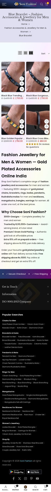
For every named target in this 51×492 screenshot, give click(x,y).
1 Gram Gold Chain (35, 324)
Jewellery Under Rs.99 (11, 443)
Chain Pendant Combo (12, 363)
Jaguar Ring (10, 386)
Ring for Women (9, 430)
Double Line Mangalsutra (15, 398)
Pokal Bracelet (24, 336)
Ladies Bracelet (8, 427)
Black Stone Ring (40, 382)
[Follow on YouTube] (37, 479)
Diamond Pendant (26, 356)
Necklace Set (27, 411)
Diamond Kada (25, 343)
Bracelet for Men (9, 336)
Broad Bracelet (8, 340)
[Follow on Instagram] (25, 479)
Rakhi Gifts (26, 450)
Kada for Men (42, 340)
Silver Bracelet (8, 446)
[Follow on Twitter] (19, 479)
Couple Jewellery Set (11, 450)
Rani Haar (28, 414)
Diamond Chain (36, 328)
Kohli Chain (22, 328)
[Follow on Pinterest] (31, 479)
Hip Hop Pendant (9, 359)
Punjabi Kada (10, 343)
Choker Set (39, 414)
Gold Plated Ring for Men (30, 375)
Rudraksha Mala (32, 363)
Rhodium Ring (30, 379)
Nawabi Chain (8, 328)
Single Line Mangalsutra (36, 395)
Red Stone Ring (8, 382)
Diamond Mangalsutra (38, 398)
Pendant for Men (9, 356)
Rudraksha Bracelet (26, 340)
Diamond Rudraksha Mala (13, 366)
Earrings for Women (26, 430)
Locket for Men (25, 359)
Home (24, 24)
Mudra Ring (23, 386)
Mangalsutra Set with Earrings (17, 402)
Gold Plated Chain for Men (13, 324)
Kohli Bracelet (38, 336)
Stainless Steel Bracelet (33, 443)
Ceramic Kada (40, 343)
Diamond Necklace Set (12, 414)
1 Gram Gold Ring (9, 375)
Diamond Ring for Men (12, 379)
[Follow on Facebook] (13, 479)
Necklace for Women (11, 411)
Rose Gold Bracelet (25, 446)
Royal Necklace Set (10, 418)
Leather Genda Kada (14, 347)
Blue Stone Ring (24, 382)
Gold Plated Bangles (26, 427)
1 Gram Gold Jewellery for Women (16, 434)
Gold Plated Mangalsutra (13, 395)
